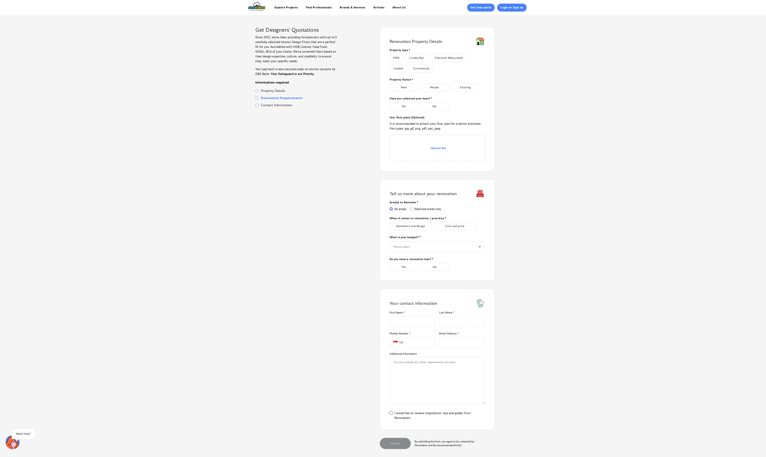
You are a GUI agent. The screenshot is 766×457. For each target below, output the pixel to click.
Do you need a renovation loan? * (411, 259)
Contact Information (276, 105)
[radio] (396, 58)
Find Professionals (319, 7)
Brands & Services (352, 7)
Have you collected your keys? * (411, 98)
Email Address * (449, 333)
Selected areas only (427, 209)
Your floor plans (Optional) (407, 117)
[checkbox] (391, 413)
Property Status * (401, 79)
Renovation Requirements (282, 98)
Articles (378, 7)
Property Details (273, 90)
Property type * (400, 50)
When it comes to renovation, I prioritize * (418, 218)
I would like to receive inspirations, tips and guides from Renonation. (432, 415)
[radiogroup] (437, 63)
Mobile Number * (400, 333)
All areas (400, 209)
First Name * (397, 312)
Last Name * (446, 312)
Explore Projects (286, 7)
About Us (399, 7)
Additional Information (403, 353)
